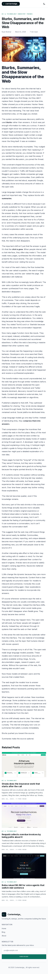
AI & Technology (9, 14)
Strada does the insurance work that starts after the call (21, 785)
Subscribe (24, 956)
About (4, 936)
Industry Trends (25, 14)
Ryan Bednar (6, 32)
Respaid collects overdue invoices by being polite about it (21, 835)
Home (4, 928)
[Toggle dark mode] (44, 4)
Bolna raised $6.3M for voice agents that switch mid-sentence (23, 886)
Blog (3, 932)
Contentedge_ (14, 914)
